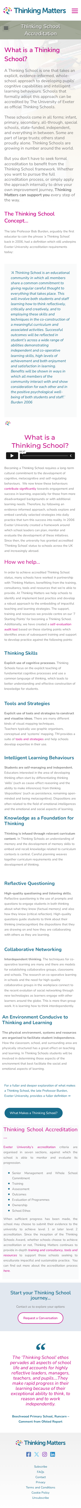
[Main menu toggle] (75, 10)
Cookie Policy (40, 1493)
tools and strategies (30, 739)
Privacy (40, 1482)
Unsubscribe (40, 1498)
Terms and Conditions (40, 1487)
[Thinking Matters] (33, 12)
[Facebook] (29, 1454)
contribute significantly (20, 488)
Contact (40, 1477)
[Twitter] (37, 1454)
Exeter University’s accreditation (29, 1147)
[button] (6, 27)
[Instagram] (45, 1454)
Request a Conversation (40, 1318)
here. (6, 1271)
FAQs (40, 1472)
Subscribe (40, 1467)
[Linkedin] (53, 1454)
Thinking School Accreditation (40, 30)
